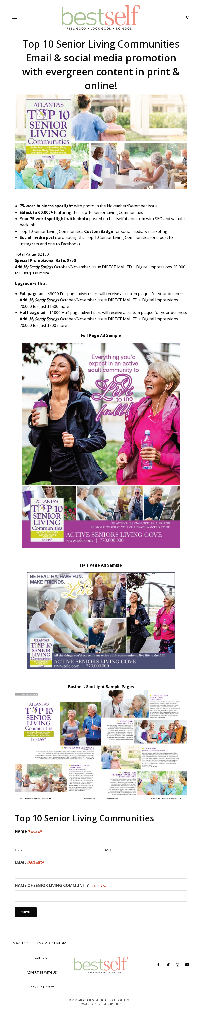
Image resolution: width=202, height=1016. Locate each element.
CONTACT (42, 957)
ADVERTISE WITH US (42, 972)
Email (29, 862)
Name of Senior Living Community (60, 885)
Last (107, 849)
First (19, 849)
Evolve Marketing (109, 1004)
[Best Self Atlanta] (101, 17)
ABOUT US (21, 942)
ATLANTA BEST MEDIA (50, 942)
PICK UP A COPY (42, 987)
